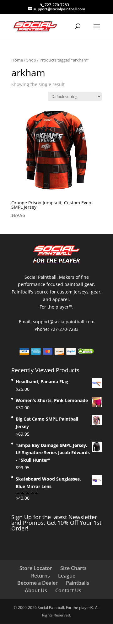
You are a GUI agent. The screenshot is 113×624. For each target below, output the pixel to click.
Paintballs (77, 582)
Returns (40, 575)
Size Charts (73, 568)
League (66, 575)
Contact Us (68, 590)
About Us (36, 590)
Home (17, 60)
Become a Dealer (37, 582)
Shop (31, 60)
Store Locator (35, 568)
